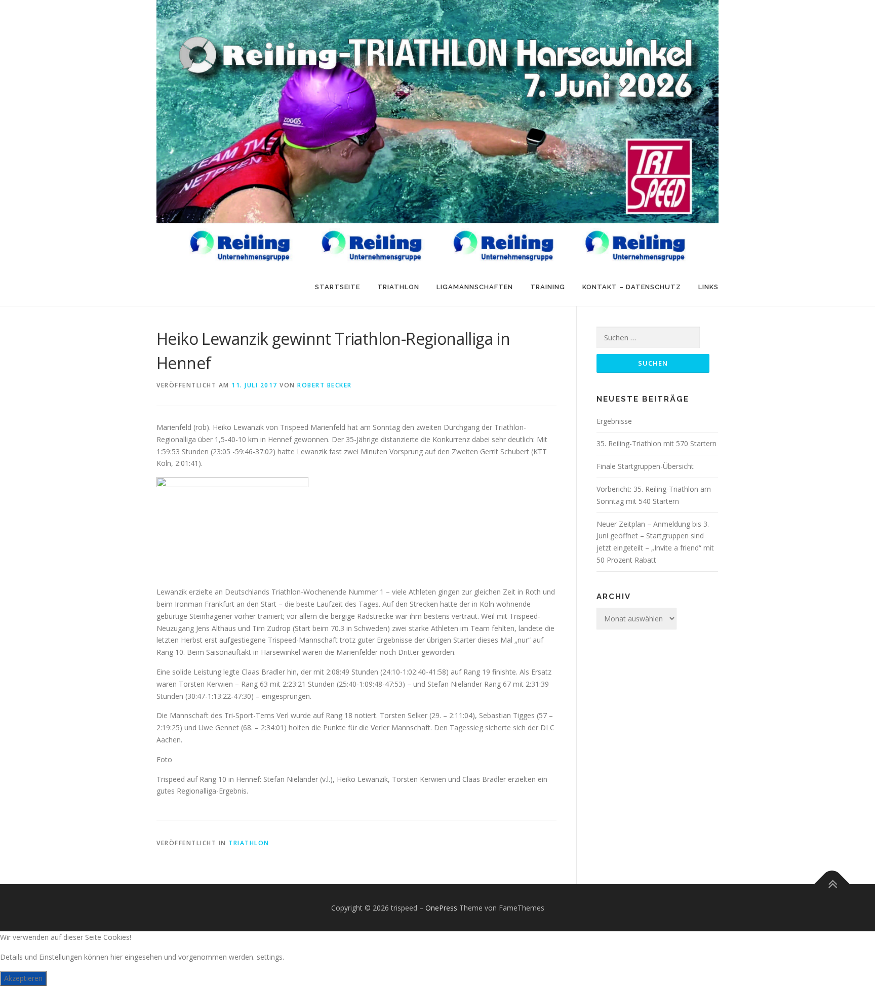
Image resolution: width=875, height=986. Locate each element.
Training (547, 287)
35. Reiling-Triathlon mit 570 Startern (656, 443)
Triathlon (398, 287)
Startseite (337, 287)
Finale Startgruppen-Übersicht (645, 466)
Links (708, 287)
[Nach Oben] (832, 884)
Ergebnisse (614, 421)
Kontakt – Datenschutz (631, 287)
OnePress (441, 908)
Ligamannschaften (474, 287)
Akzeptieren (23, 978)
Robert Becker (324, 385)
